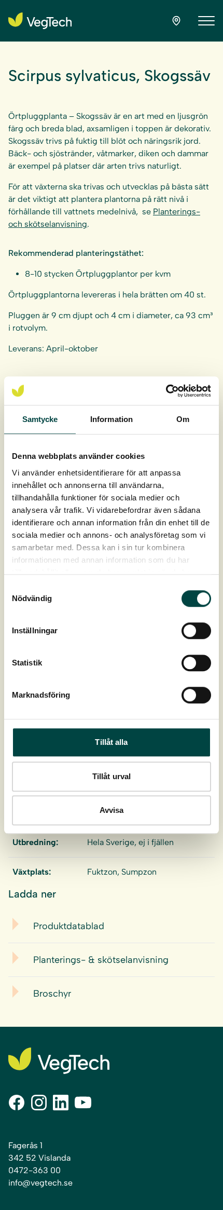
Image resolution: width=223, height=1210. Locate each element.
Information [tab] (111, 419)
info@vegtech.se (40, 1183)
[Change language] (176, 21)
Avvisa (112, 810)
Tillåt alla (111, 742)
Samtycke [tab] (40, 419)
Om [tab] (182, 419)
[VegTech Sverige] (40, 20)
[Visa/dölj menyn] (206, 20)
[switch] (196, 630)
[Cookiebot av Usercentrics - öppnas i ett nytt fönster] (165, 391)
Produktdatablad (68, 926)
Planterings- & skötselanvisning (101, 960)
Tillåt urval (111, 776)
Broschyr (52, 993)
